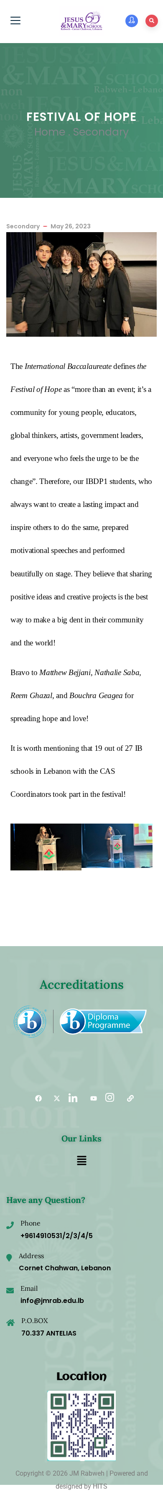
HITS (100, 1486)
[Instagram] (109, 1099)
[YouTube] (90, 1099)
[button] (81, 1161)
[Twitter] (54, 1099)
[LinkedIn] (72, 1099)
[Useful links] (127, 1099)
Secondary (101, 132)
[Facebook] (35, 1099)
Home (49, 132)
